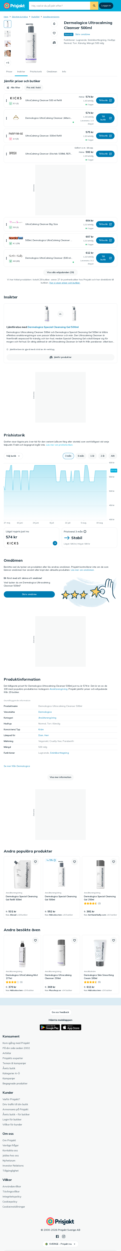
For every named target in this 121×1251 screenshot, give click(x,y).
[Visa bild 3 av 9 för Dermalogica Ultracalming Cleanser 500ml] (7, 43)
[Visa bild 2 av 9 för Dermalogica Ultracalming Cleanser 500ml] (7, 34)
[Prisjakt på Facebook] (57, 1236)
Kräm (41, 729)
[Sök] (94, 6)
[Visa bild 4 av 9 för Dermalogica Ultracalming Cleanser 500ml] (7, 53)
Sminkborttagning (59, 752)
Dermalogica (45, 711)
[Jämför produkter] (54, 42)
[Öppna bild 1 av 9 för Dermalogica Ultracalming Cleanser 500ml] (31, 43)
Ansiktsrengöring (51, 16)
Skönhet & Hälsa (20, 16)
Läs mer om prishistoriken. (59, 444)
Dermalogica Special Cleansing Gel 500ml (53, 327)
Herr (46, 735)
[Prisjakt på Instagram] (64, 1236)
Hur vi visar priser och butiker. (64, 282)
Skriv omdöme (82, 34)
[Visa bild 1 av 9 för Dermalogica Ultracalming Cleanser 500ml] (7, 24)
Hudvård (35, 16)
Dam (40, 735)
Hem (6, 16)
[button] (7, 62)
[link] (60, 333)
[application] (60, 493)
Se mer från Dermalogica (17, 766)
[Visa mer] (6, 100)
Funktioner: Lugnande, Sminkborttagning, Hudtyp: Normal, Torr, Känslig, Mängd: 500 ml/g (90, 42)
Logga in (106, 5)
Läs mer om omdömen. (83, 569)
